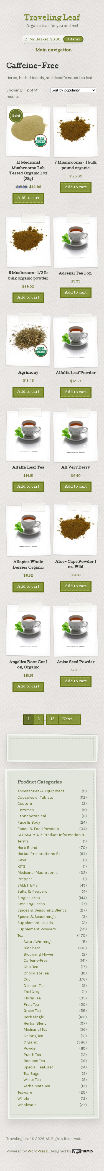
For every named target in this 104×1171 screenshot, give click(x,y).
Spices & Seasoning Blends (42, 910)
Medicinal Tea (35, 1029)
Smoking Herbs (31, 904)
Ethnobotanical (31, 816)
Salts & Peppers (32, 891)
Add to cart (28, 198)
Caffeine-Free (35, 960)
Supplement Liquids (35, 923)
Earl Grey (32, 992)
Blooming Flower (39, 954)
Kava (21, 860)
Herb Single (34, 1017)
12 (52, 719)
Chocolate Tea (36, 973)
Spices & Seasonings (36, 916)
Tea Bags (31, 1073)
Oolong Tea (33, 1035)
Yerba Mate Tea (37, 1086)
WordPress (38, 1151)
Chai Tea (31, 966)
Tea (20, 935)
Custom (24, 803)
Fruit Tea (31, 1004)
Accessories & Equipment (40, 791)
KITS (21, 866)
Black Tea (32, 948)
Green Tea (32, 1011)
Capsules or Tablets (35, 797)
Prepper (24, 879)
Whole (23, 1098)
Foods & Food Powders (38, 828)
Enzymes (25, 810)
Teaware (24, 1092)
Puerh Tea (32, 1054)
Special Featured (39, 1067)
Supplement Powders (36, 929)
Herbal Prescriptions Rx (38, 854)
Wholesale (26, 1105)
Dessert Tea (34, 985)
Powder (30, 1048)
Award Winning (37, 942)
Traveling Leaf (52, 18)
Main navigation (53, 50)
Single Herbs (28, 897)
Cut (27, 979)
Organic (31, 1042)
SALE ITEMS (27, 885)
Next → (69, 719)
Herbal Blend (35, 1023)
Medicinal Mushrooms (37, 872)
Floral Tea (32, 998)
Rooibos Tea (34, 1061)
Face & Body (28, 822)
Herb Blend (27, 847)
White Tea (32, 1080)
